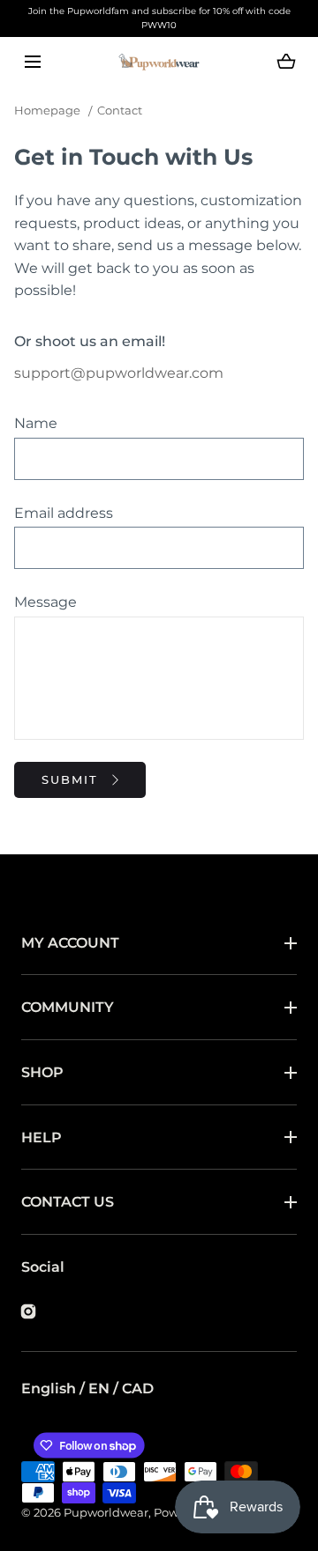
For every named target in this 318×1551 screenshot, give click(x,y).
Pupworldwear (106, 1512)
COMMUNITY (67, 1007)
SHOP (42, 1072)
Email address (63, 513)
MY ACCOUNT (70, 942)
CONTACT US (67, 1201)
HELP (41, 1137)
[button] (32, 62)
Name (35, 423)
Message (45, 602)
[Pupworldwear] (159, 62)
